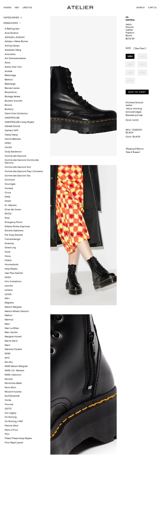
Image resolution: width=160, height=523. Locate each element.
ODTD (8, 408)
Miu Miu (9, 362)
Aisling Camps (12, 45)
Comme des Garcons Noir (18, 167)
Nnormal (9, 404)
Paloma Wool (11, 425)
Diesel (8, 201)
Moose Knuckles (13, 391)
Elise (7, 217)
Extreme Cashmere (14, 230)
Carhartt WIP (11, 130)
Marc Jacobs (11, 332)
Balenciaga (10, 75)
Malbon (8, 315)
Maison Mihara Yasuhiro (17, 311)
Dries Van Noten (13, 209)
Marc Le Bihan (12, 328)
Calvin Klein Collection (16, 113)
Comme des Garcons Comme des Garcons (22, 161)
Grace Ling (10, 247)
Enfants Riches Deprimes (17, 226)
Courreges (10, 184)
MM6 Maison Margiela (16, 366)
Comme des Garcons (15, 156)
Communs (10, 179)
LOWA (8, 294)
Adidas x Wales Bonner (16, 41)
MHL (7, 357)
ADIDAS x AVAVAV (15, 37)
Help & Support (133, 152)
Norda (8, 400)
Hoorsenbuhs (11, 264)
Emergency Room (13, 222)
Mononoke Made (13, 383)
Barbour (9, 79)
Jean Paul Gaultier (14, 273)
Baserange (10, 83)
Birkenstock (11, 92)
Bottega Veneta (12, 96)
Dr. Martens (11, 205)
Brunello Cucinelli (13, 100)
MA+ (7, 298)
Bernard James (12, 88)
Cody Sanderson (13, 151)
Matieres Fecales (13, 349)
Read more (132, 120)
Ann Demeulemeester (15, 58)
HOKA (8, 260)
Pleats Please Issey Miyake (18, 438)
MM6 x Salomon (13, 374)
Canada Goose (12, 126)
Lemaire (8, 290)
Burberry (9, 109)
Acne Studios (11, 33)
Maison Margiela (13, 307)
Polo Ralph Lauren (14, 442)
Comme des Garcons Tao (17, 175)
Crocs (8, 192)
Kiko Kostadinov (13, 281)
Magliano (9, 302)
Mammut (9, 319)
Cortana (9, 188)
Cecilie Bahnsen (13, 139)
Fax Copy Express (14, 234)
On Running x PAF (14, 421)
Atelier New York (13, 66)
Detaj (7, 196)
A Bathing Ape (12, 28)
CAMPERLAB (12, 117)
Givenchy (9, 243)
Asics (7, 62)
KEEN (8, 277)
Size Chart (140, 48)
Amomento (10, 54)
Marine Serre (11, 340)
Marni (7, 345)
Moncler (9, 379)
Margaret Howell (13, 336)
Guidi (7, 251)
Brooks (8, 105)
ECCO (8, 213)
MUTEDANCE (12, 396)
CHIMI (8, 147)
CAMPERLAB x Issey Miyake (19, 122)
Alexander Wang (13, 50)
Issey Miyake (11, 268)
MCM (7, 353)
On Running (11, 417)
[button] (140, 7)
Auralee (8, 71)
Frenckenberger (12, 239)
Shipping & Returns (134, 149)
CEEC (8, 143)
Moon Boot (10, 387)
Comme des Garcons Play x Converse (24, 171)
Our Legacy (10, 413)
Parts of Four (11, 429)
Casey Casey (11, 134)
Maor (7, 323)
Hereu (8, 256)
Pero (7, 434)
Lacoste (9, 285)
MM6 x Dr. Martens (14, 370)
